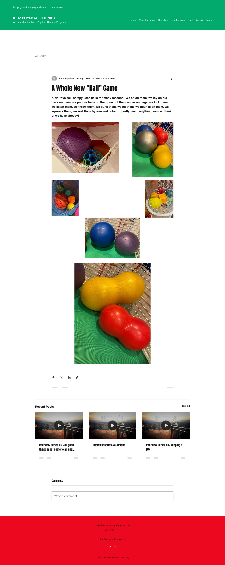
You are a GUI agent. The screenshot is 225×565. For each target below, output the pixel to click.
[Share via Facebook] (53, 377)
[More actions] (171, 78)
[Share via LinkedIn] (69, 377)
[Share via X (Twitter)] (61, 377)
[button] (185, 56)
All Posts (40, 56)
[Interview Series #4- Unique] (112, 425)
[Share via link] (77, 377)
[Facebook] (115, 547)
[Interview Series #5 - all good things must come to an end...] (59, 425)
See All (186, 406)
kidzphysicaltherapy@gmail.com (29, 7)
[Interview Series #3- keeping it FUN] (166, 425)
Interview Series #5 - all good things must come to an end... (56, 447)
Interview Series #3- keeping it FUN (164, 447)
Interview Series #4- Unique (109, 445)
